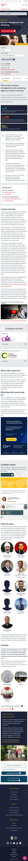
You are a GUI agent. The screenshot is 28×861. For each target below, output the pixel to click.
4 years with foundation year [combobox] (8, 55)
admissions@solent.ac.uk (10, 192)
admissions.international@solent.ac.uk (13, 198)
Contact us (14, 825)
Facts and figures (14, 799)
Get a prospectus (14, 812)
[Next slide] (26, 517)
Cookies (14, 850)
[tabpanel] (14, 422)
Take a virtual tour (14, 807)
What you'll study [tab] (16, 78)
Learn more (5, 344)
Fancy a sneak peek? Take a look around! (11, 706)
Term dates (14, 794)
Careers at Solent (14, 797)
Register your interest (7, 59)
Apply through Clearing (7, 31)
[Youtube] (14, 843)
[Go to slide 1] (1, 517)
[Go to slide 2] (2, 517)
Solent (20, 1)
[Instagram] (8, 843)
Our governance (14, 792)
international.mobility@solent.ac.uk (11, 741)
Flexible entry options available (8, 69)
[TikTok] (17, 843)
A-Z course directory (14, 810)
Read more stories (6, 474)
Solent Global (14, 830)
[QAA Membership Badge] (15, 838)
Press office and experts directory (14, 828)
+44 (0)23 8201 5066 (8, 200)
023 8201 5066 (7, 194)
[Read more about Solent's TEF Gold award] (12, 838)
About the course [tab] (5, 78)
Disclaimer (14, 856)
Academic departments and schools (14, 815)
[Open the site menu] (26, 5)
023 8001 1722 (24, 9)
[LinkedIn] (20, 843)
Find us (14, 823)
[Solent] (4, 5)
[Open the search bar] (23, 5)
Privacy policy (14, 848)
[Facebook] (11, 843)
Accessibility (14, 852)
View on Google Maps (6, 73)
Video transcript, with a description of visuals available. (13, 320)
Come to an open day (6, 709)
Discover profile (12, 501)
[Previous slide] (24, 517)
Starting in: (3, 47)
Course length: (4, 53)
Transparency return (14, 854)
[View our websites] (25, 1)
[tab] (12, 506)
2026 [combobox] (3, 50)
